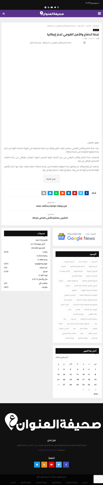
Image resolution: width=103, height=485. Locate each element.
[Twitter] (59, 465)
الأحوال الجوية (92, 271)
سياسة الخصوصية (71, 482)
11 (77, 374)
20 (64, 379)
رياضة (45, 255)
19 (70, 379)
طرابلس (94, 328)
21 (58, 379)
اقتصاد (63, 266)
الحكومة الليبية (72, 280)
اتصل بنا (88, 2)
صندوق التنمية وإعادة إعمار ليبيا (78, 323)
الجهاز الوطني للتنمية (89, 280)
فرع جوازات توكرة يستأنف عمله (51, 206)
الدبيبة (61, 280)
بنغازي (78, 309)
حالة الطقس (92, 314)
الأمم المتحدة (65, 271)
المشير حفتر (68, 299)
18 (77, 379)
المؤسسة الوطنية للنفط (88, 295)
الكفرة (74, 290)
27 (64, 384)
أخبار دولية (41, 244)
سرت (95, 323)
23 (89, 384)
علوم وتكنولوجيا (41, 263)
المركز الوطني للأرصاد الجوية (86, 299)
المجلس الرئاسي (70, 295)
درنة (64, 318)
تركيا (69, 309)
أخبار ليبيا (96, 30)
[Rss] (44, 465)
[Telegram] (37, 465)
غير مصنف (43, 267)
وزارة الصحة (69, 338)
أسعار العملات (69, 261)
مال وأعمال (42, 279)
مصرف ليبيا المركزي (69, 333)
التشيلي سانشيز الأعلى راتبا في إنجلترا (50, 218)
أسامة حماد (82, 261)
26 (70, 384)
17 (83, 379)
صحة (45, 259)
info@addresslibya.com (48, 450)
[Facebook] (66, 465)
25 (77, 384)
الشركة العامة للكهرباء (89, 290)
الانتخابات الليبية (91, 275)
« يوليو (96, 393)
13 (64, 374)
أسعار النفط (93, 266)
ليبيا (74, 328)
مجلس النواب (92, 333)
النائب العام (65, 304)
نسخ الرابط (51, 179)
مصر (82, 333)
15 (95, 379)
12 (70, 374)
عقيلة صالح (84, 328)
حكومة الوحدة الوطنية (88, 318)
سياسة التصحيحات (41, 482)
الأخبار (45, 240)
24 (83, 384)
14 (58, 374)
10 (83, 374)
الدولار (67, 285)
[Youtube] (51, 465)
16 (89, 379)
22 (95, 384)
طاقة (61, 323)
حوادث (44, 252)
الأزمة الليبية (78, 271)
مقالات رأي (43, 283)
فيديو (45, 271)
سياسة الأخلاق (56, 482)
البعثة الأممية (77, 275)
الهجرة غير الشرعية (90, 309)
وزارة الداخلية (82, 338)
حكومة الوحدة (78, 314)
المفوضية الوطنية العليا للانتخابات (85, 304)
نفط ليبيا (94, 338)
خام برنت (73, 318)
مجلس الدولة (64, 328)
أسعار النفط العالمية (77, 266)
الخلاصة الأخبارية (26, 482)
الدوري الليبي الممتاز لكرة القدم (85, 285)
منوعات (44, 287)
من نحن (84, 482)
